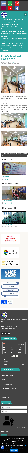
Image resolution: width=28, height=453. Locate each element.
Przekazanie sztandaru (7, 200)
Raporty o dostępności (7, 384)
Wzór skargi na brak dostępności (10, 388)
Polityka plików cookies (8, 375)
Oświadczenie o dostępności (9, 379)
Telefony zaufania (6, 397)
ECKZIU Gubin (5, 176)
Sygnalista (4, 393)
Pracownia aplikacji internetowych (11, 57)
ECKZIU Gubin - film (8, 179)
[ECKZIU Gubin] (4, 15)
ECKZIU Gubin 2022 (7, 224)
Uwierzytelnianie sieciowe (14, 427)
